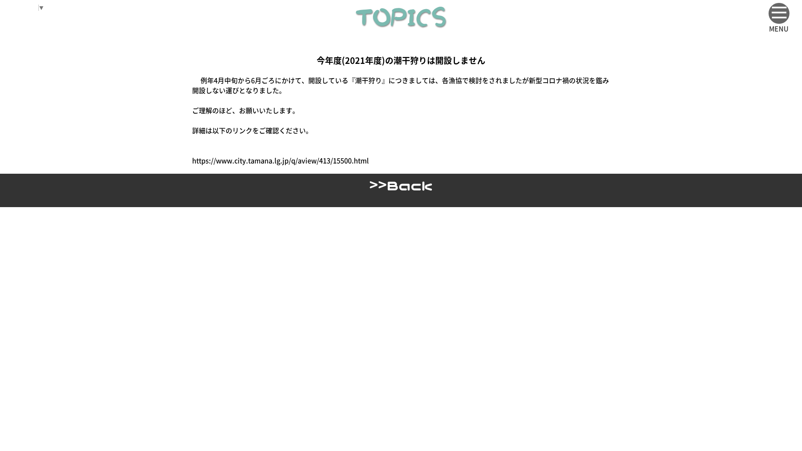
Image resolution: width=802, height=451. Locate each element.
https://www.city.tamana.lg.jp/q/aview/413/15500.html (280, 160)
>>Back (401, 185)
